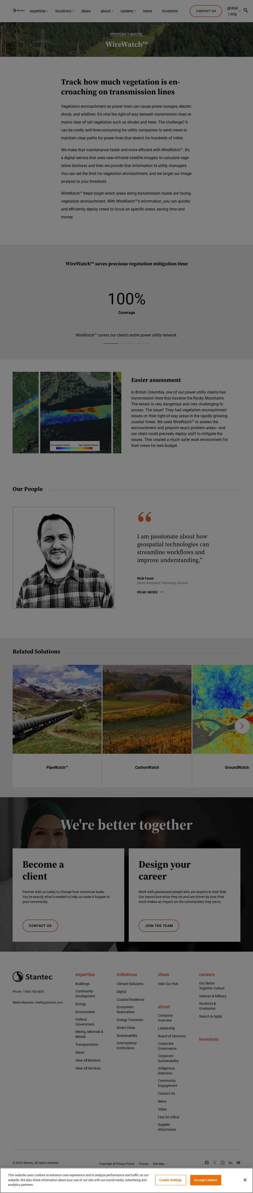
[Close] (245, 1179)
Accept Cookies (205, 1180)
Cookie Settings (170, 1180)
